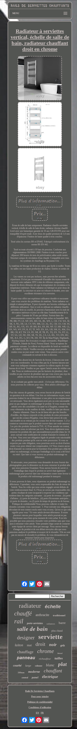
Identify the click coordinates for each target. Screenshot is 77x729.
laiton (19, 645)
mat (29, 645)
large (28, 665)
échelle (53, 606)
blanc (50, 665)
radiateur (30, 605)
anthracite (42, 615)
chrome (45, 651)
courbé (17, 665)
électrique (50, 676)
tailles (59, 658)
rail (18, 621)
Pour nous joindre (40, 696)
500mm (21, 672)
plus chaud (57, 630)
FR (42, 713)
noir (53, 644)
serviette (50, 636)
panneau (26, 657)
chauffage (25, 651)
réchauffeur (45, 658)
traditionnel (59, 615)
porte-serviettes (35, 623)
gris (62, 645)
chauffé (23, 613)
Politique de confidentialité (40, 702)
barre (62, 623)
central (25, 677)
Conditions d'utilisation (40, 707)
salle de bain (32, 629)
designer (26, 637)
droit (40, 644)
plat (62, 664)
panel (35, 677)
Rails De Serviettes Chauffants (40, 691)
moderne (34, 671)
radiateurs (51, 624)
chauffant (53, 670)
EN (37, 713)
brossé (60, 653)
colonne (38, 665)
